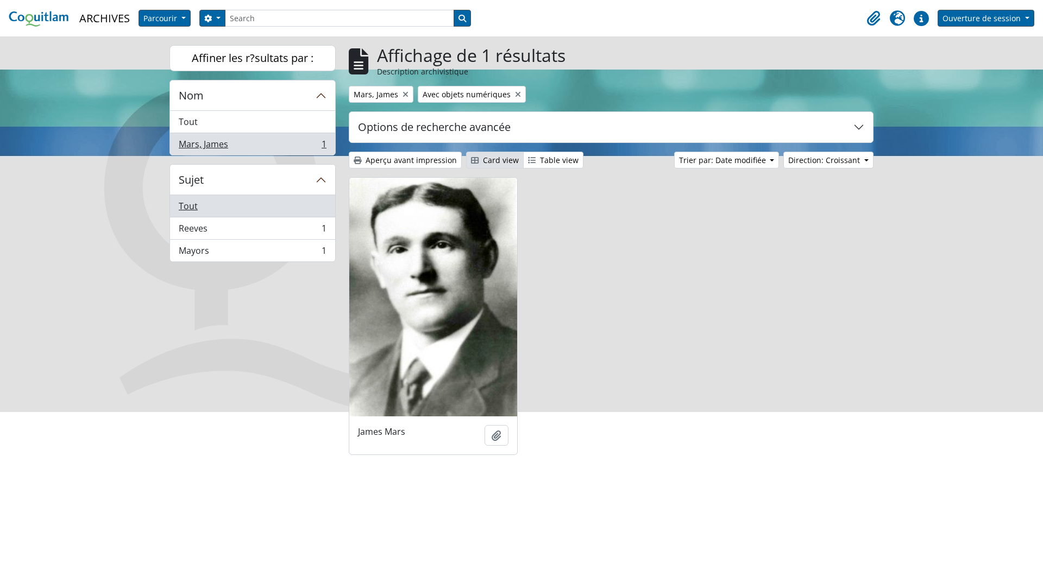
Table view (558, 160)
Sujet (191, 179)
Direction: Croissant (825, 160)
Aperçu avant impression (410, 160)
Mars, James (252, 146)
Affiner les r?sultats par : (252, 58)
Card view (500, 160)
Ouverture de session (983, 18)
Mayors (252, 253)
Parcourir (161, 18)
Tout (188, 122)
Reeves (252, 231)
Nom (191, 95)
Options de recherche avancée (434, 127)
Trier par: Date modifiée (723, 160)
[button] (873, 18)
